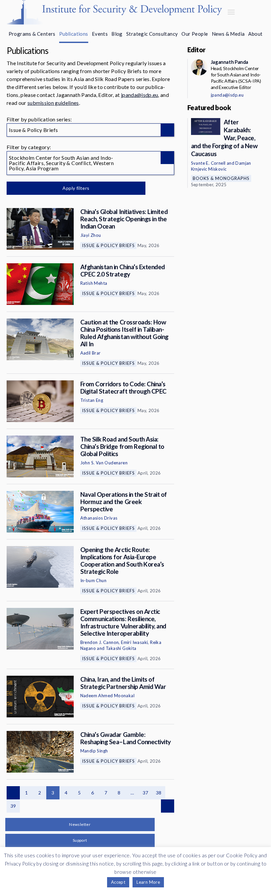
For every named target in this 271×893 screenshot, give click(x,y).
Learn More (148, 882)
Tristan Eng (91, 400)
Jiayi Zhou (90, 235)
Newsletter (80, 824)
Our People (194, 34)
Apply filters (75, 188)
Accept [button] (118, 882)
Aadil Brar (90, 353)
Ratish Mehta (93, 283)
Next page (167, 806)
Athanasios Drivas (99, 518)
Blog (117, 34)
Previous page (13, 792)
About (255, 34)
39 (13, 806)
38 (159, 792)
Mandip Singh (94, 750)
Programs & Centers (32, 34)
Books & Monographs (221, 178)
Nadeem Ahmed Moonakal (107, 695)
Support (80, 840)
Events (100, 34)
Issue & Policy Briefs (108, 245)
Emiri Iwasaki (134, 642)
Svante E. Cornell (208, 163)
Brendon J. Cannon (99, 642)
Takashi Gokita (121, 648)
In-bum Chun (93, 580)
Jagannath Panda (229, 62)
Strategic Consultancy (152, 34)
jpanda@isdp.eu (139, 95)
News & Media (228, 34)
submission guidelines (53, 103)
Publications (73, 34)
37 (145, 792)
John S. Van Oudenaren (104, 462)
